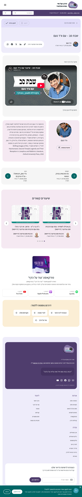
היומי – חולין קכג (73, 13)
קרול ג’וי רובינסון (37, 363)
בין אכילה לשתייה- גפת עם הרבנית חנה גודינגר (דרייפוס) (57, 227)
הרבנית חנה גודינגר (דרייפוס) (54, 234)
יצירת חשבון (17, 492)
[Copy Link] (24, 44)
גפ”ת (66, 209)
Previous (75, 223)
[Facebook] (12, 44)
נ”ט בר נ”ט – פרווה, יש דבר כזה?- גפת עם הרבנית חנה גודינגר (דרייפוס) (25, 227)
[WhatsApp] (7, 44)
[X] (16, 44)
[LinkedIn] (20, 44)
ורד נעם (68, 43)
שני (20, 132)
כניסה (7, 492)
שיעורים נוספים (65, 148)
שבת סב (73, 36)
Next (6, 223)
